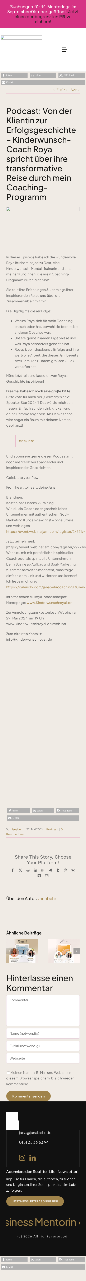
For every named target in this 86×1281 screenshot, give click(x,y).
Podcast (52, 829)
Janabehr (17, 829)
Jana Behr (26, 441)
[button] (14, 75)
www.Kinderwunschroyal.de (49, 602)
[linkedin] (32, 1158)
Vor (73, 90)
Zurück (62, 90)
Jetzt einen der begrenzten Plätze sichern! (47, 16)
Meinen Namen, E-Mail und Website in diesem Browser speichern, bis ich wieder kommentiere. (40, 1078)
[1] (21, 37)
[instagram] (22, 1158)
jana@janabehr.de (35, 1132)
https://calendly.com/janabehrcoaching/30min (45, 587)
